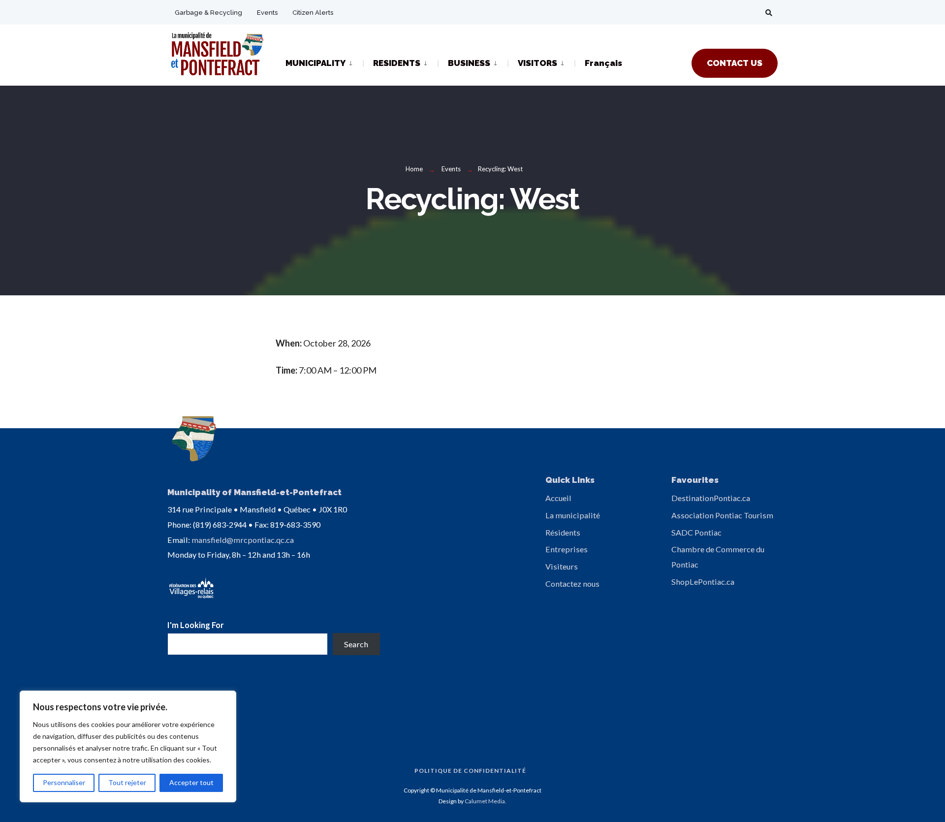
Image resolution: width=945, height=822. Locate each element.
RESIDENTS (396, 63)
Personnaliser (64, 782)
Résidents (562, 532)
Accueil (558, 498)
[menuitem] (324, 62)
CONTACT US (734, 63)
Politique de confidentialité (470, 770)
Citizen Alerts (312, 12)
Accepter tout (191, 782)
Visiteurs (561, 566)
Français (603, 63)
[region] (128, 746)
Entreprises (566, 549)
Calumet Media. (485, 801)
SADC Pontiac (696, 532)
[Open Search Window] (769, 12)
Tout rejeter (127, 782)
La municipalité (572, 515)
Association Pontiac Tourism (722, 515)
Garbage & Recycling (208, 12)
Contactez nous (572, 583)
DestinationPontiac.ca (710, 498)
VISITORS (537, 63)
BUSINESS (469, 63)
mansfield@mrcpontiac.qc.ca (242, 539)
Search (356, 644)
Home (414, 169)
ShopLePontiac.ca (702, 581)
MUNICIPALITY (315, 63)
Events (267, 12)
